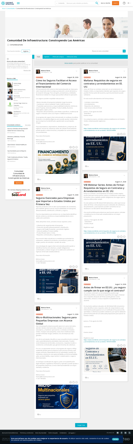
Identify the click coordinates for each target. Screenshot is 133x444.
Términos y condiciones (26, 433)
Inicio (3, 8)
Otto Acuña (17, 96)
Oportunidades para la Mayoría (16, 151)
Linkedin (125, 432)
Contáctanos (63, 433)
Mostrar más (27, 70)
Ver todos (28, 125)
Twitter (129, 432)
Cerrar (115, 439)
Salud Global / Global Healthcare (17, 145)
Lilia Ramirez (17, 111)
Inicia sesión (69, 63)
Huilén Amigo (17, 83)
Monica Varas (45, 71)
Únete (115, 3)
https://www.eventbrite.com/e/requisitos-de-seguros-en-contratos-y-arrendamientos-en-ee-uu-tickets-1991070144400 (105, 129)
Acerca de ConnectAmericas (10, 433)
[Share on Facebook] (70, 147)
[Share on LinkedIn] (76, 147)
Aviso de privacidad (40, 433)
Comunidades (11, 8)
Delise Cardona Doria (19, 89)
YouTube (117, 432)
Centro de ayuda (53, 433)
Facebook (121, 432)
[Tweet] (73, 147)
